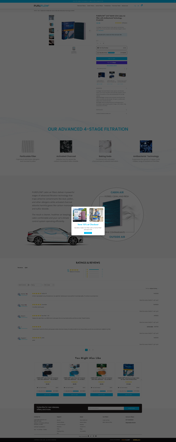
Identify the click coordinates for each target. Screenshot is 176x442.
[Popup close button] (103, 207)
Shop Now (88, 233)
